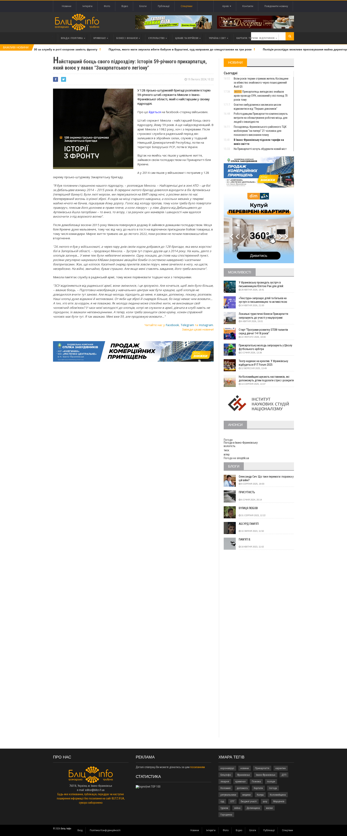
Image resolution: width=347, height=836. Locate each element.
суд (222, 801)
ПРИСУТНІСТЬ (247, 492)
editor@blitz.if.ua (94, 790)
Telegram (187, 325)
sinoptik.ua (243, 458)
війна (237, 807)
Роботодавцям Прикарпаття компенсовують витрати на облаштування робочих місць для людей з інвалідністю (261, 117)
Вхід (80, 830)
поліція (271, 781)
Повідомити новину (276, 6)
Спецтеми (186, 6)
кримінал (240, 781)
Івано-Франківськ (265, 774)
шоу (265, 801)
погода (273, 788)
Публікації (163, 6)
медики (246, 794)
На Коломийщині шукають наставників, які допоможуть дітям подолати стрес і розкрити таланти (266, 378)
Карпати (258, 788)
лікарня (224, 781)
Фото (107, 6)
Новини (66, 6)
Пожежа (256, 781)
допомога (242, 788)
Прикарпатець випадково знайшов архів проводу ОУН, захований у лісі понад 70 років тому (261, 95)
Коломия (225, 788)
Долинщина (253, 807)
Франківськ (243, 774)
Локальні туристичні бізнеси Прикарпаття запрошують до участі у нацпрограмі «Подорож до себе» (263, 315)
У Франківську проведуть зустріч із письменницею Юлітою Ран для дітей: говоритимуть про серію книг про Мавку (263, 284)
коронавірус (227, 768)
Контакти (247, 6)
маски (269, 807)
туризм (224, 807)
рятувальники (228, 794)
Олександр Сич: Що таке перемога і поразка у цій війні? (266, 478)
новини (244, 768)
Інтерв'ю (88, 6)
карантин (281, 768)
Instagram (206, 325)
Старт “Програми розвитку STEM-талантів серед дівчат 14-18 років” (263, 331)
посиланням (197, 767)
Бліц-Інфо (225, 774)
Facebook (172, 325)
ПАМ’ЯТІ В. (245, 539)
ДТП (284, 774)
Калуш (260, 794)
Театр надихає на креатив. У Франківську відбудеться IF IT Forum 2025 (263, 362)
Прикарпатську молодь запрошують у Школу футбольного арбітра (265, 347)
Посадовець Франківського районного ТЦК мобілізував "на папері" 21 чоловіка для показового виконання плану (260, 130)
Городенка (226, 814)
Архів (226, 6)
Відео (124, 6)
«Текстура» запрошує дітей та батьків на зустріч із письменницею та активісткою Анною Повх (263, 300)
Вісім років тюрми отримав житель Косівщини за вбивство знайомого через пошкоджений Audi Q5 (261, 82)
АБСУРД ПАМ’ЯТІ (249, 523)
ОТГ (232, 801)
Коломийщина (278, 794)
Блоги (143, 6)
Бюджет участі (249, 801)
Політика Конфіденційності (105, 830)
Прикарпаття (262, 768)
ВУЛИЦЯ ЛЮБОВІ (248, 508)
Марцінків (278, 801)
